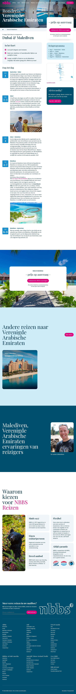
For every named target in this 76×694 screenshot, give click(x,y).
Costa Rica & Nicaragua (7, 668)
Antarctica (4, 658)
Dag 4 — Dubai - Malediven (57, 53)
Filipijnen (28, 630)
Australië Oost (29, 662)
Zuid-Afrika (5, 644)
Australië (28, 658)
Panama (4, 673)
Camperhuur (5, 647)
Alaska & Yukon (54, 640)
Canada (52, 642)
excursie (18, 101)
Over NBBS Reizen (55, 658)
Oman (27, 638)
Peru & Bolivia (5, 675)
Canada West (54, 644)
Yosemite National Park (56, 671)
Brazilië (4, 662)
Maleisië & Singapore (31, 636)
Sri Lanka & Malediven (31, 640)
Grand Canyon (54, 669)
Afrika (14, 2)
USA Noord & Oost (55, 628)
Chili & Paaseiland (6, 664)
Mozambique (5, 632)
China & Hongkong (30, 628)
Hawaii (52, 638)
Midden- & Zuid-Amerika (37, 2)
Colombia (4, 666)
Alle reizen (69, 334)
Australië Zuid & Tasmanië (32, 664)
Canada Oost (54, 646)
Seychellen (5, 638)
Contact (70, 3)
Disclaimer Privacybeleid (68, 690)
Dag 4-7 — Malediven (55, 55)
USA (52, 626)
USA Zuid (53, 632)
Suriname (4, 677)
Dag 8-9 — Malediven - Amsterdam (59, 57)
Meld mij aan (31, 612)
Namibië (4, 634)
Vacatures (53, 662)
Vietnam (28, 647)
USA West (53, 630)
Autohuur (4, 646)
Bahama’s (53, 634)
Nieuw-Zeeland (30, 666)
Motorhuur (53, 651)
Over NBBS (54, 656)
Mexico (4, 671)
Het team (53, 660)
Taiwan (28, 642)
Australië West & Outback (32, 660)
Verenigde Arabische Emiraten (33, 646)
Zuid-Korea (29, 649)
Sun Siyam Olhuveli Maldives (20, 178)
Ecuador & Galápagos (7, 669)
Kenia (3, 628)
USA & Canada (25, 2)
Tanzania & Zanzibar (7, 640)
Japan (27, 634)
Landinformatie (51, 82)
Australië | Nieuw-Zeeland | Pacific (55, 2)
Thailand (28, 644)
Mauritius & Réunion (7, 630)
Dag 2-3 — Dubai (54, 51)
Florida (52, 636)
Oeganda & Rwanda (7, 636)
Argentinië (4, 660)
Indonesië (28, 632)
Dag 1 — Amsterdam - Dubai (57, 49)
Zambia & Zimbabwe (7, 642)
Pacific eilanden (30, 668)
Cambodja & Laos (30, 626)
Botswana (4, 626)
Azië (19, 2)
